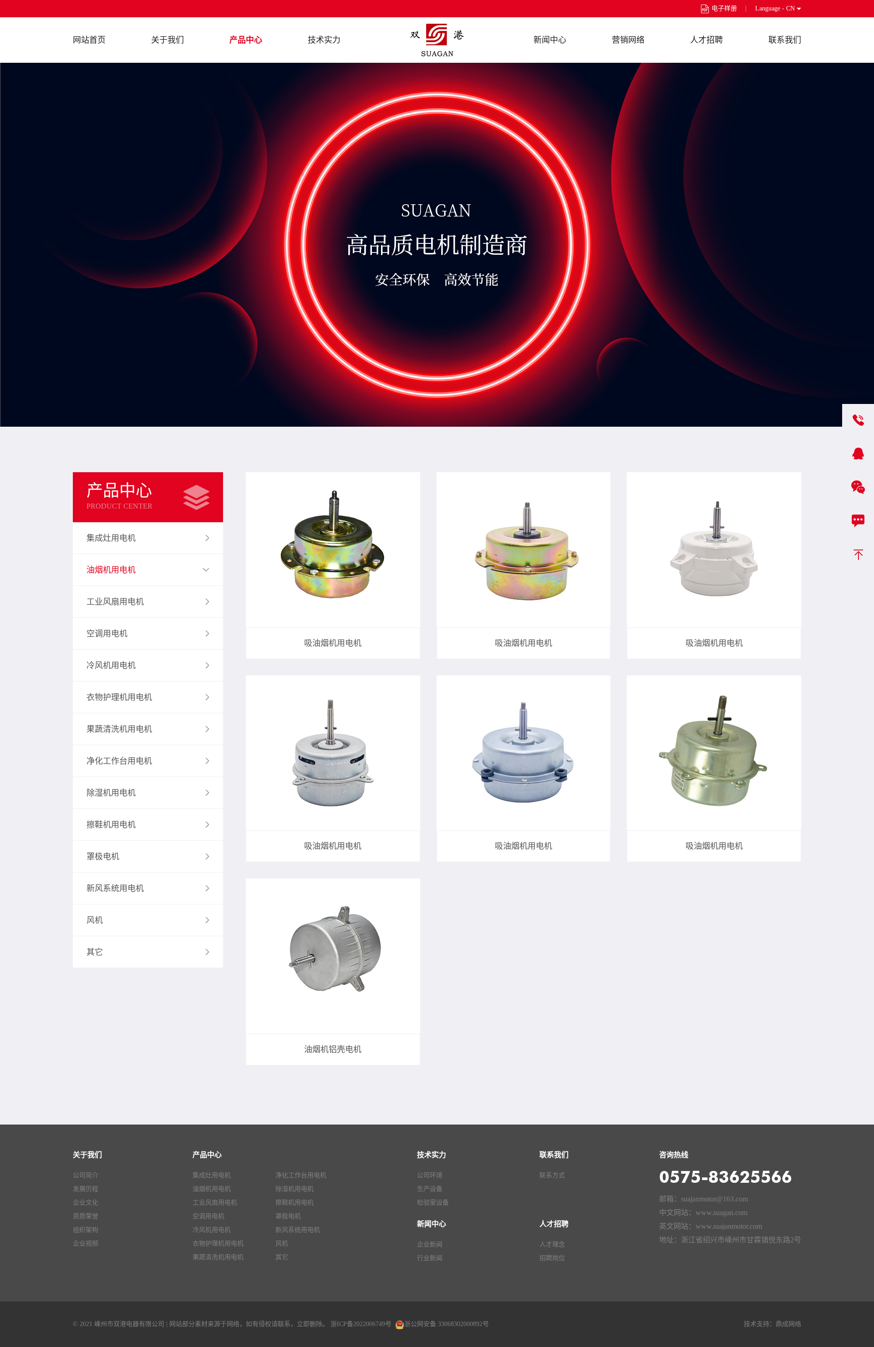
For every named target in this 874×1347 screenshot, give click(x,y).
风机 (281, 1243)
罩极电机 (288, 1216)
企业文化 (85, 1202)
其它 (281, 1257)
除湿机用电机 (294, 1189)
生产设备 (429, 1189)
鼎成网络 (788, 1324)
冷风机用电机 (212, 1229)
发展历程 (85, 1189)
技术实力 (324, 40)
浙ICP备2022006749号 (360, 1324)
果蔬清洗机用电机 (218, 1257)
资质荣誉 (85, 1216)
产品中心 (245, 40)
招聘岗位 (552, 1258)
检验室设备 (433, 1202)
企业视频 (85, 1243)
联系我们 (784, 40)
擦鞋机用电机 (294, 1202)
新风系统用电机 (297, 1229)
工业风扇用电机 (215, 1202)
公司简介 (85, 1175)
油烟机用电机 (212, 1189)
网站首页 (89, 40)
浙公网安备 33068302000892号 (446, 1324)
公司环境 (429, 1175)
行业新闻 (429, 1258)
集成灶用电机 (212, 1175)
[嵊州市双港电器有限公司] (437, 40)
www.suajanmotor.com (729, 1226)
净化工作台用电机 (300, 1175)
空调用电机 (208, 1216)
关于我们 (167, 40)
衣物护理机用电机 (218, 1243)
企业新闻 (429, 1244)
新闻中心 (550, 40)
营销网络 (628, 40)
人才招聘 (706, 40)
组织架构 (85, 1229)
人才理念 (552, 1244)
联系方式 (552, 1175)
